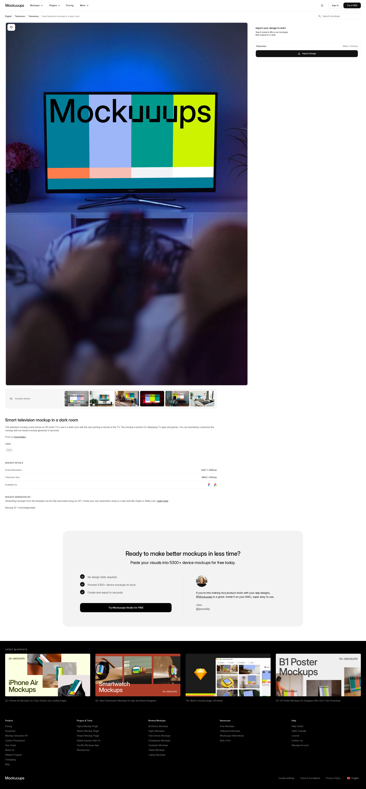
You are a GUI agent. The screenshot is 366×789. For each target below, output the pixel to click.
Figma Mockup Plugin (87, 726)
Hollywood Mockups (230, 731)
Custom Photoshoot (15, 740)
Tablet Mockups (156, 750)
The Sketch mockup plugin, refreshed (204, 700)
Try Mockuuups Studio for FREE (125, 607)
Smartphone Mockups (159, 740)
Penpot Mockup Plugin (88, 735)
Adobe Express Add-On (88, 740)
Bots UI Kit (225, 740)
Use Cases (10, 745)
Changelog (10, 759)
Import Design (309, 53)
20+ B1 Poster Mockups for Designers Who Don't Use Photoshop (308, 700)
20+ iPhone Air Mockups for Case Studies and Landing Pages (35, 700)
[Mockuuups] (14, 5)
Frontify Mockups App (88, 745)
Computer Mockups (158, 745)
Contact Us (297, 740)
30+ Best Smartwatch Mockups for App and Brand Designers (125, 700)
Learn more (162, 501)
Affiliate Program (13, 755)
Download (10, 731)
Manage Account (300, 745)
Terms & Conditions (310, 778)
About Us (9, 750)
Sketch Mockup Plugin (88, 731)
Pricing (69, 5)
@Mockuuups (204, 596)
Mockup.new (83, 750)
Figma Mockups (156, 731)
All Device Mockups (158, 726)
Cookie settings (286, 778)
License (295, 735)
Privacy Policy (333, 778)
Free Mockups (227, 726)
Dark (9, 450)
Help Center (297, 726)
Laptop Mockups (156, 755)
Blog (7, 764)
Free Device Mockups (159, 735)
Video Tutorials (299, 731)
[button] (36, 5)
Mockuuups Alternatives (232, 735)
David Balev (20, 437)
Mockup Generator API (16, 735)
